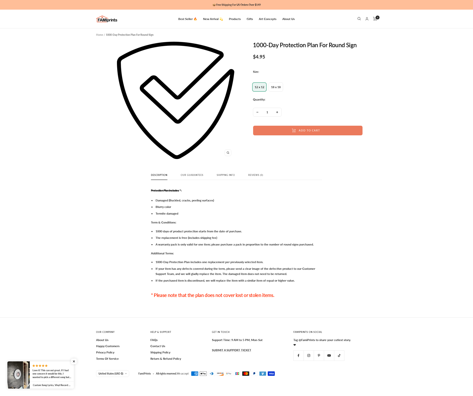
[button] (74, 361)
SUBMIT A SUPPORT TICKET (231, 350)
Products (235, 18)
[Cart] (375, 19)
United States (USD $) (110, 373)
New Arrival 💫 (213, 18)
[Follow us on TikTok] (339, 355)
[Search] (359, 18)
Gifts (250, 18)
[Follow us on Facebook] (298, 355)
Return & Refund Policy (165, 358)
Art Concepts (267, 18)
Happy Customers (108, 346)
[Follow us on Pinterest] (319, 355)
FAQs (154, 340)
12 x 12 (259, 87)
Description (159, 175)
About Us (288, 18)
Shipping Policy (160, 352)
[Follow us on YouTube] (329, 355)
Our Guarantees (192, 175)
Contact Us (157, 346)
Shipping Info (226, 175)
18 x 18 (276, 87)
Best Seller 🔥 (187, 18)
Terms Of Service (107, 358)
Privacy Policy (105, 352)
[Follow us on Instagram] (309, 355)
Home (99, 34)
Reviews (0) (255, 175)
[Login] (367, 18)
